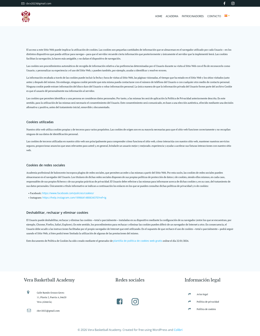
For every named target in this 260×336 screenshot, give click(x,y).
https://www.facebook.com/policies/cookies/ (68, 193)
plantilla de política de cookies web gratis (137, 240)
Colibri (178, 330)
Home (158, 16)
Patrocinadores (193, 16)
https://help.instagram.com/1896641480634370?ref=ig (74, 197)
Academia (172, 16)
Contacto (214, 16)
